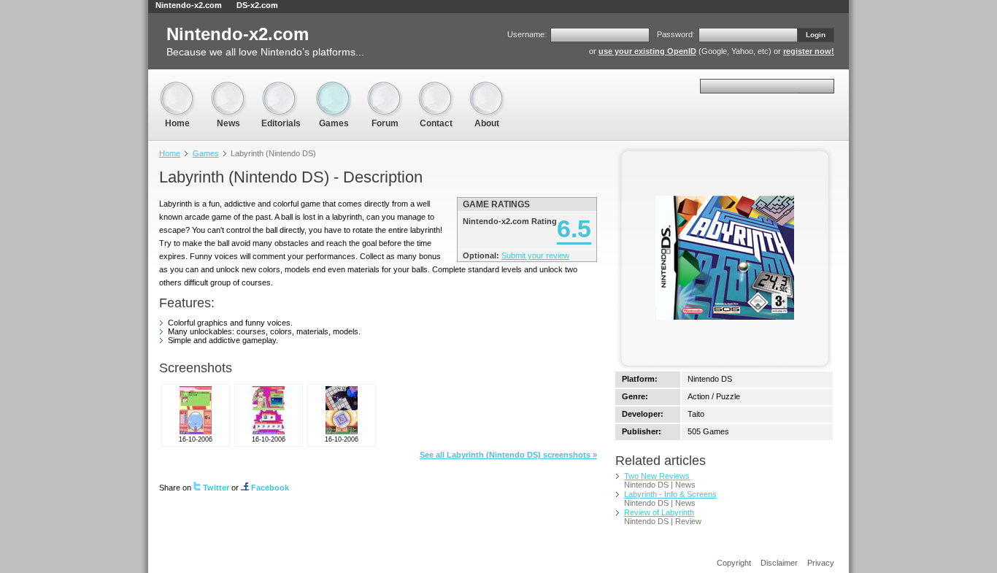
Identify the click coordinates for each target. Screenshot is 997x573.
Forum (384, 87)
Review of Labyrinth (659, 512)
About (486, 87)
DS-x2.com (257, 5)
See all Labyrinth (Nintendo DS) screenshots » (508, 454)
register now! (808, 51)
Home (177, 87)
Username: (527, 34)
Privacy (820, 562)
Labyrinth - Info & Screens (670, 494)
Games (333, 87)
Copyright (734, 562)
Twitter (216, 487)
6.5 (574, 228)
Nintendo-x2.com (188, 5)
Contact (435, 87)
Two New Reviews (657, 476)
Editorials (281, 87)
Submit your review (535, 255)
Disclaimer (779, 562)
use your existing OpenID (647, 51)
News (228, 87)
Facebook (270, 487)
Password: (676, 34)
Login (815, 35)
